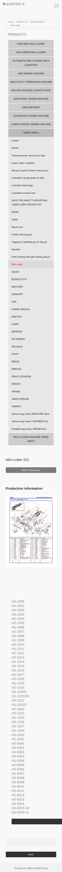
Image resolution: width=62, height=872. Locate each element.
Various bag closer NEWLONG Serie (31, 414)
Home (11, 22)
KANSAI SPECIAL (21, 309)
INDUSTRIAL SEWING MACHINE (31, 98)
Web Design (42, 868)
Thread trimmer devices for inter (28, 155)
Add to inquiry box (31, 470)
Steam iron (17, 227)
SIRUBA (16, 391)
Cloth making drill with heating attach (31, 256)
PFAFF (15, 354)
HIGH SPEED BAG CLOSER (31, 52)
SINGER (16, 384)
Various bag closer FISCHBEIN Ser (30, 421)
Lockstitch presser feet (23, 193)
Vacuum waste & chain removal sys (30, 170)
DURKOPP (17, 294)
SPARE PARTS (37, 22)
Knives (15, 148)
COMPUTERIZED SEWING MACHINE (31, 124)
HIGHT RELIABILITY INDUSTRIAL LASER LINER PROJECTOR (30, 202)
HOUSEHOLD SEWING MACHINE (31, 116)
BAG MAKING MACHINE (31, 73)
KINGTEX (17, 316)
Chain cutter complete (23, 163)
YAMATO (16, 406)
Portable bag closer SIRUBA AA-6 (29, 429)
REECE (15, 361)
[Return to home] (19, 6)
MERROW (17, 331)
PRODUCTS (22, 22)
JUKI (14, 301)
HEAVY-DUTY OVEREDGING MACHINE (31, 82)
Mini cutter (15, 25)
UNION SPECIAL (20, 399)
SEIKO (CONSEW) (21, 376)
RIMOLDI (16, 369)
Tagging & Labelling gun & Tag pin (29, 242)
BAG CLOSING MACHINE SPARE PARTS (31, 439)
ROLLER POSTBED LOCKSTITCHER (31, 90)
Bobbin (15, 212)
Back (31, 854)
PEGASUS (17, 346)
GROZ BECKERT (31, 107)
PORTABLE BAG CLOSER (31, 44)
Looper (15, 140)
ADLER (15, 272)
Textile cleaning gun (22, 234)
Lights (15, 219)
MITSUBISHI (18, 339)
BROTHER (17, 286)
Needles (16, 249)
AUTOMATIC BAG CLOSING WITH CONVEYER (31, 62)
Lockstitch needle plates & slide (28, 178)
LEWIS (15, 324)
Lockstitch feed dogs (22, 185)
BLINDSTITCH (19, 279)
